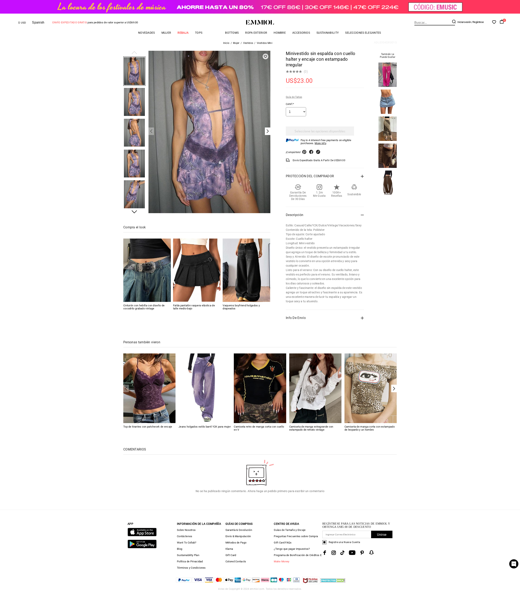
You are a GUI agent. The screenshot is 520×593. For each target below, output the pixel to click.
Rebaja (183, 32)
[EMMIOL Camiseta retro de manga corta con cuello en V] (260, 388)
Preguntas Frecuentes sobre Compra (296, 536)
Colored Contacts (235, 561)
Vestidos (248, 43)
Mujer (166, 32)
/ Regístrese (477, 22)
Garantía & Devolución (238, 529)
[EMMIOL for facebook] (324, 552)
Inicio (226, 43)
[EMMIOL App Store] (142, 535)
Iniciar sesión (464, 22)
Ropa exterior (256, 32)
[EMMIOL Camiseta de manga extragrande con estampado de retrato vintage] (315, 388)
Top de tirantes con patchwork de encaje (147, 426)
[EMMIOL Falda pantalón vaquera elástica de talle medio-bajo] (197, 270)
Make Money (281, 561)
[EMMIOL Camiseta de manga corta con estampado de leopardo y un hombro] (370, 388)
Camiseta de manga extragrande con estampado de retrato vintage (311, 428)
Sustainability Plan (188, 555)
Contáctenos (184, 536)
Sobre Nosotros (186, 529)
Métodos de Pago (236, 542)
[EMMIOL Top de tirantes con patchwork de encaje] (149, 388)
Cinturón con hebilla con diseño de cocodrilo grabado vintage (144, 307)
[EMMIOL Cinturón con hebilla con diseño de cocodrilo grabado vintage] (147, 270)
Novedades (146, 32)
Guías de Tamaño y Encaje (290, 529)
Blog (179, 548)
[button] (134, 53)
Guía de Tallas (294, 97)
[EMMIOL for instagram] (334, 552)
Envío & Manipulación (238, 536)
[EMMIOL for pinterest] (362, 552)
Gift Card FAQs (282, 542)
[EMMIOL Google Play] (142, 547)
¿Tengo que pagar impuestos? (292, 548)
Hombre (280, 32)
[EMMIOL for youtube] (352, 552)
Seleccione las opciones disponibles (320, 131)
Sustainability (327, 32)
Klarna (229, 548)
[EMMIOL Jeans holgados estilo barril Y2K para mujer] (205, 388)
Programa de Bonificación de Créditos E (297, 555)
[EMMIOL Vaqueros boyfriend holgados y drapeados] (246, 270)
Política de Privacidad (190, 561)
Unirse (381, 535)
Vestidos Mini (264, 43)
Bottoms (232, 32)
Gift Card (230, 555)
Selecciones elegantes (363, 32)
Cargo (214, 32)
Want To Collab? (186, 542)
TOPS (198, 32)
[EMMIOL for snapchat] (371, 552)
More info (320, 143)
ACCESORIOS (301, 32)
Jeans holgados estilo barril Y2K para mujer (205, 426)
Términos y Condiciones (191, 567)
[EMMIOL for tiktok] (342, 552)
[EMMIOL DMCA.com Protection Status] (332, 583)
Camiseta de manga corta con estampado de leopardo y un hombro (369, 428)
